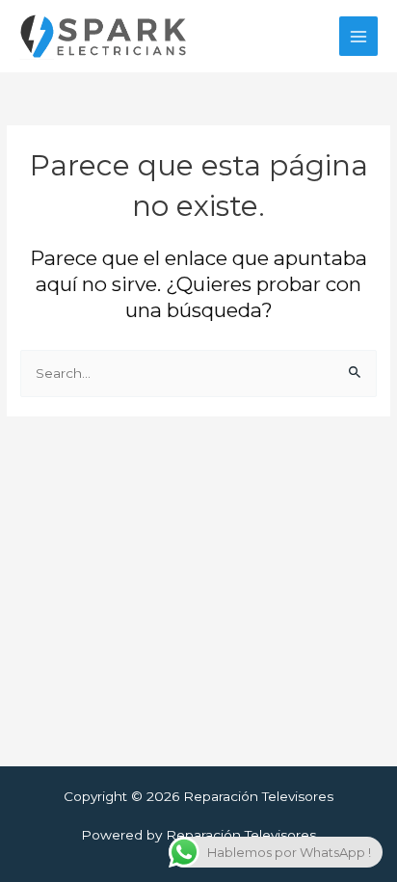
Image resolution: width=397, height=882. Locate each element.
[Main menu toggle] (359, 36)
